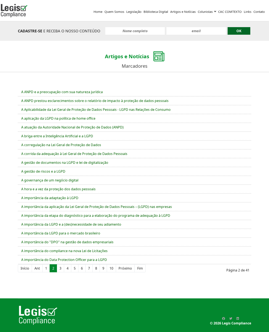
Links (247, 11)
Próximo (125, 268)
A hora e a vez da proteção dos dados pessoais (58, 189)
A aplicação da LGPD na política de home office (58, 118)
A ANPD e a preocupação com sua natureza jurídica (62, 92)
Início (25, 268)
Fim (140, 268)
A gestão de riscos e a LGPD (43, 171)
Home (98, 11)
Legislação (133, 11)
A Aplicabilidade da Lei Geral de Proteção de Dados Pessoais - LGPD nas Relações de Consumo (96, 109)
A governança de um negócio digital (49, 180)
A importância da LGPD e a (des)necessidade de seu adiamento (71, 224)
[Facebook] (223, 318)
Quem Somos (114, 11)
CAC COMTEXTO (230, 11)
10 (111, 268)
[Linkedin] (237, 318)
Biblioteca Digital (156, 11)
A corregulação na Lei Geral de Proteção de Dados (61, 145)
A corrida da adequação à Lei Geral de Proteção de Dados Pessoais (74, 153)
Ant (37, 268)
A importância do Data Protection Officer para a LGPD (64, 259)
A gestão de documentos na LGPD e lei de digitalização (64, 162)
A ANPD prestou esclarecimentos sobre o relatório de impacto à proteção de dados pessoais (95, 100)
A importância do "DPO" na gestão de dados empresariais (67, 242)
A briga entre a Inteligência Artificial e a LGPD (57, 136)
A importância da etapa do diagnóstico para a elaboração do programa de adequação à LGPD (95, 215)
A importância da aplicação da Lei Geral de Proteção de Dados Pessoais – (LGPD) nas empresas (96, 206)
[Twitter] (230, 318)
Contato (259, 11)
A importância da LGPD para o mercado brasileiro (60, 233)
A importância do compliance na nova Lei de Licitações (64, 251)
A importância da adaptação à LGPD (49, 198)
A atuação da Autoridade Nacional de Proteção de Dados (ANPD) (72, 127)
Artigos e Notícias (183, 11)
